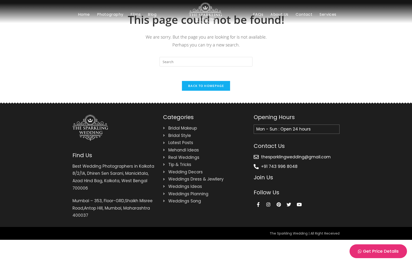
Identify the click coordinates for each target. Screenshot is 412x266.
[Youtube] (299, 204)
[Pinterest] (278, 204)
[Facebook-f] (258, 204)
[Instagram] (268, 204)
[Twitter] (289, 204)
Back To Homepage (206, 86)
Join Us (263, 177)
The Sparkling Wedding (289, 233)
